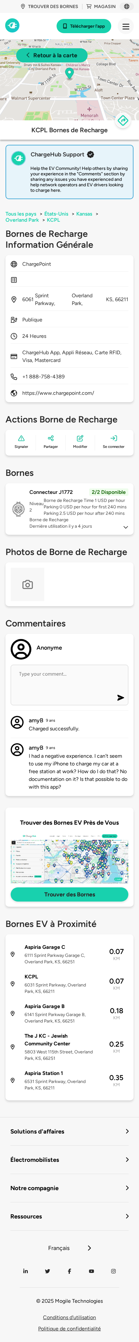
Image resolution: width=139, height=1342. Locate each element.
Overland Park (22, 220)
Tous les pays (20, 214)
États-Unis (56, 214)
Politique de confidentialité (69, 1329)
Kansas (84, 214)
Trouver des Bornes (69, 894)
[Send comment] (120, 697)
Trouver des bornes (53, 6)
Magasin (105, 6)
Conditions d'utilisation (69, 1317)
